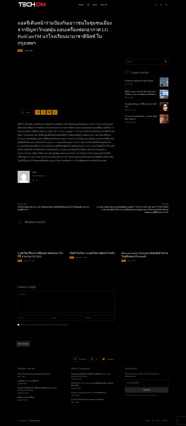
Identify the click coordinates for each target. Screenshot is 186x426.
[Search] (165, 62)
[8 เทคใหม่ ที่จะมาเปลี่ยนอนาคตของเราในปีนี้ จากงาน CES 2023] (41, 239)
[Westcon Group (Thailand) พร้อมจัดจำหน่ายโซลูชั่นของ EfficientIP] (144, 239)
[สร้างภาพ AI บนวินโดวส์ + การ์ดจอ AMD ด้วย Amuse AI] (164, 118)
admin (34, 172)
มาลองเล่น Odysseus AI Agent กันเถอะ (139, 81)
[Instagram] (161, 5)
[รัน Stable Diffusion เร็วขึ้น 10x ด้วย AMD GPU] (164, 106)
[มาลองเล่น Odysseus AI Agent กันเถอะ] (164, 82)
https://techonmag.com (39, 175)
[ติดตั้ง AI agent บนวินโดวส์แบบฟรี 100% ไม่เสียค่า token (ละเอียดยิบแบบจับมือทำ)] (164, 94)
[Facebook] (155, 5)
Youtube (110, 359)
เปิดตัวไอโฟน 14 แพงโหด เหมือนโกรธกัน (92, 253)
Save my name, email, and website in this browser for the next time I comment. (44, 325)
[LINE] (49, 112)
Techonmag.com (34, 421)
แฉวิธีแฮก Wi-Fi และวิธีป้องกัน (28, 381)
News (20, 50)
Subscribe (146, 390)
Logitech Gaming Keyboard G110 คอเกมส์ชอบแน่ (88, 392)
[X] (166, 5)
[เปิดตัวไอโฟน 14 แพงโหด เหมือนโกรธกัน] (93, 239)
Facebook (82, 359)
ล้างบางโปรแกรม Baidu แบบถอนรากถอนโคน (34, 374)
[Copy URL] (54, 112)
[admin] (24, 177)
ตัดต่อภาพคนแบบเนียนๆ (26, 397)
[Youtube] (103, 359)
